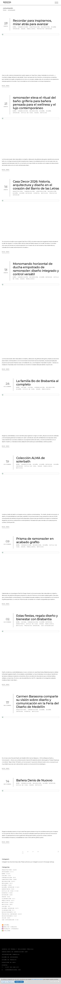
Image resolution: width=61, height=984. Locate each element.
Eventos (37, 193)
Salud (4, 917)
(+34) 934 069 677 (12, 967)
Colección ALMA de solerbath (30, 459)
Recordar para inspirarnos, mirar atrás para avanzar (32, 22)
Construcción (35, 27)
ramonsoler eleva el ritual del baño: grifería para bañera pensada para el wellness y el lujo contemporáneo (34, 103)
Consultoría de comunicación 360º (15, 951)
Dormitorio (20, 623)
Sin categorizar (47, 625)
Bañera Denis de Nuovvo (34, 780)
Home (4, 10)
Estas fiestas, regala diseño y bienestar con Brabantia (37, 617)
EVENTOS (5, 965)
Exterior (5, 894)
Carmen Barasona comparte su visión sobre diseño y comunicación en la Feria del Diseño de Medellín (37, 702)
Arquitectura (18, 191)
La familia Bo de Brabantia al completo (37, 382)
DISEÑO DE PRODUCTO (9, 959)
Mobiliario (31, 28)
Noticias (43, 112)
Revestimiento (7, 912)
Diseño (42, 111)
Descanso (5, 883)
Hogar (23, 28)
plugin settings (50, 862)
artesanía (5, 871)
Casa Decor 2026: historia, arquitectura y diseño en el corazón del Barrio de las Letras (36, 185)
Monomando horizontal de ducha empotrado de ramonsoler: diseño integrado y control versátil (36, 269)
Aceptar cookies (19, 981)
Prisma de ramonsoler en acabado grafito (35, 540)
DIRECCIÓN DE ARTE (9, 962)
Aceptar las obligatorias (7, 981)
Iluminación (6, 898)
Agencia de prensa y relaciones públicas (18, 949)
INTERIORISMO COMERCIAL (11, 954)
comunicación (23, 27)
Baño (14, 27)
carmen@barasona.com (13, 969)
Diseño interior (26, 193)
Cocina (23, 387)
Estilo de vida (27, 112)
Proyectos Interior (44, 28)
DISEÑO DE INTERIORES (10, 957)
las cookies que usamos (37, 979)
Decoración (45, 27)
